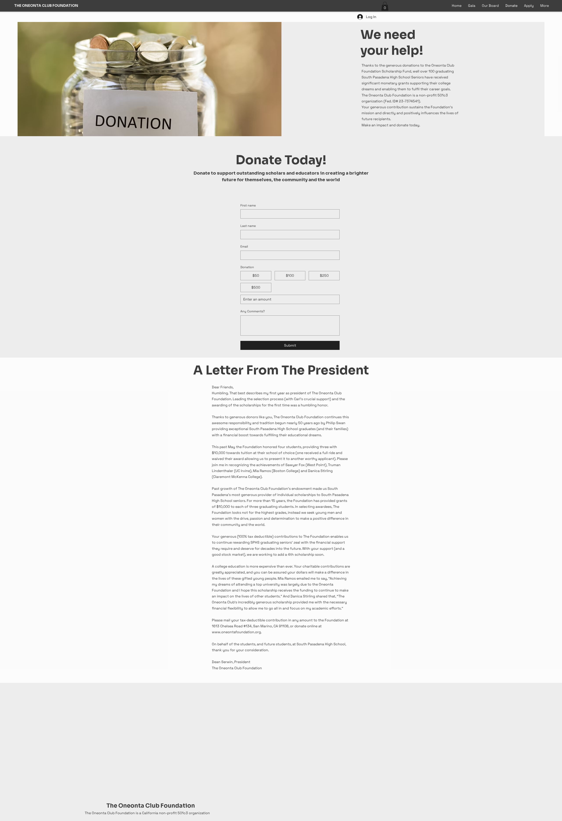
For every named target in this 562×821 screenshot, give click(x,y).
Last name (248, 226)
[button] (385, 6)
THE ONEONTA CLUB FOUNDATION (46, 5)
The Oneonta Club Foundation (150, 805)
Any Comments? (252, 311)
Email (244, 246)
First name (248, 205)
